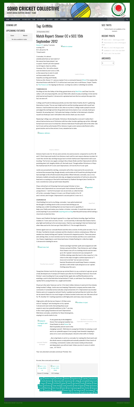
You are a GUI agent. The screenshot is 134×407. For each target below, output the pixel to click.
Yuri (95, 392)
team (33, 19)
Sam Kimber (86, 388)
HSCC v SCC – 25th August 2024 (114, 40)
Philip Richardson (91, 385)
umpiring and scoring (66, 211)
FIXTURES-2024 (26, 19)
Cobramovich (68, 381)
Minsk (84, 80)
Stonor (66, 324)
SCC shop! (49, 19)
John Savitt (75, 383)
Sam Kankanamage (73, 388)
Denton (49, 383)
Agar (41, 378)
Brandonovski (76, 378)
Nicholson (47, 385)
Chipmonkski (57, 381)
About (56, 19)
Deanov (43, 383)
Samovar (94, 388)
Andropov (59, 378)
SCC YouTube (41, 19)
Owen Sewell (56, 385)
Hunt (68, 383)
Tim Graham (89, 390)
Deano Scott (93, 381)
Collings (77, 381)
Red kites (48, 388)
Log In (70, 19)
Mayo (95, 383)
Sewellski (47, 390)
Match (25, 35)
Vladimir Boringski (86, 392)
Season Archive (15, 19)
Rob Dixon (56, 388)
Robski (63, 388)
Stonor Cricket (57, 390)
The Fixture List (43, 85)
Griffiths (56, 383)
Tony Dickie (75, 392)
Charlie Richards (46, 381)
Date (12, 35)
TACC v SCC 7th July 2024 (112, 53)
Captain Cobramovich (89, 378)
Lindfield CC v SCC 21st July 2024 (114, 50)
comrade (84, 381)
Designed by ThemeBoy (123, 402)
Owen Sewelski (67, 385)
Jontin (83, 383)
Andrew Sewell (49, 378)
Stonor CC (39, 45)
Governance (63, 19)
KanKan (89, 383)
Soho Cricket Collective (33, 8)
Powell (41, 388)
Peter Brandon (79, 385)
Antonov (67, 378)
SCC (41, 390)
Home (7, 19)
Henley (63, 383)
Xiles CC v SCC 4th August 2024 (114, 47)
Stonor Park (68, 390)
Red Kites (79, 91)
